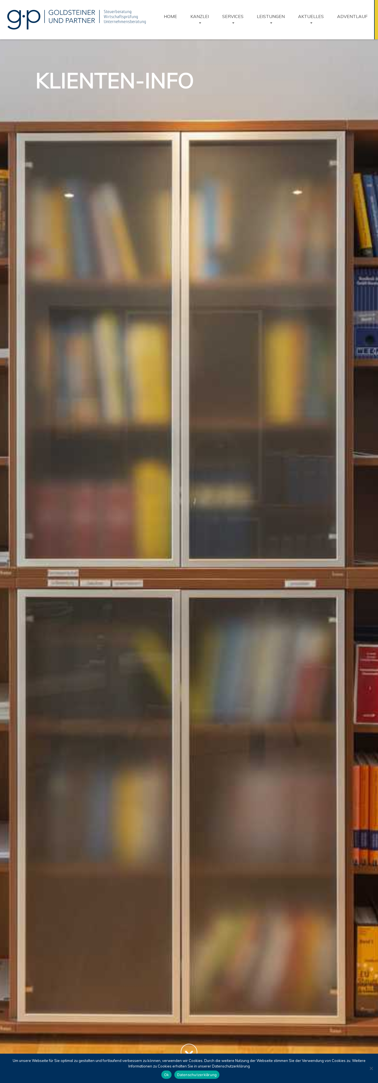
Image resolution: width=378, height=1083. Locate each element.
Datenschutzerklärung (197, 1074)
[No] (371, 1068)
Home (170, 16)
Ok (166, 1074)
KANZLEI (199, 16)
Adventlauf (352, 16)
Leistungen (271, 16)
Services (233, 16)
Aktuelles (311, 16)
